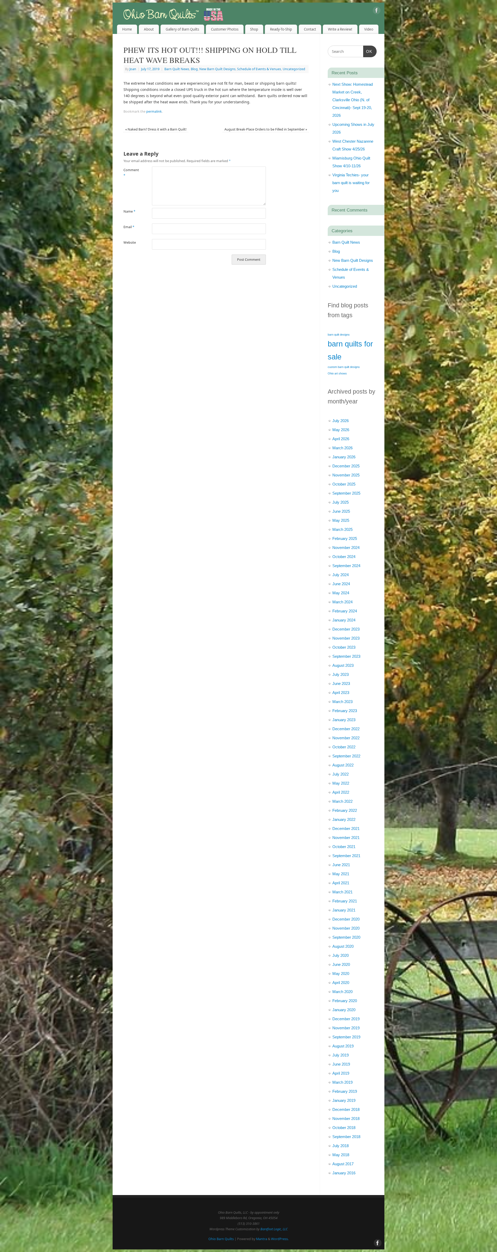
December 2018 (346, 1109)
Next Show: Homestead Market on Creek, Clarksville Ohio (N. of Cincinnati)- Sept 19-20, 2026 (352, 100)
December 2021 (346, 828)
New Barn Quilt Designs (217, 69)
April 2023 (340, 692)
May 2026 (340, 430)
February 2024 (344, 611)
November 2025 (346, 475)
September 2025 (346, 493)
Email (128, 227)
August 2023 (343, 665)
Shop (254, 29)
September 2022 (346, 756)
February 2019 (344, 1091)
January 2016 (343, 1173)
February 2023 (344, 710)
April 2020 (340, 982)
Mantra (261, 1239)
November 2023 (346, 638)
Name (129, 211)
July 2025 (340, 502)
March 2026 (342, 448)
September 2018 (346, 1136)
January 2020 (343, 1010)
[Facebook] (377, 11)
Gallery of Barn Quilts (182, 29)
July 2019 (340, 1055)
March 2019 (342, 1082)
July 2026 (340, 420)
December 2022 (346, 729)
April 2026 (340, 439)
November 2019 (346, 1028)
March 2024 (342, 602)
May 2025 (340, 520)
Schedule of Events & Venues (259, 69)
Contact (310, 29)
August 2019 (343, 1046)
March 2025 (342, 529)
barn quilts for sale (350, 350)
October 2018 (343, 1127)
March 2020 (342, 991)
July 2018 (340, 1146)
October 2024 (343, 556)
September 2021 (346, 855)
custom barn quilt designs (344, 366)
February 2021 (344, 901)
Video (368, 29)
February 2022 (344, 810)
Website (129, 242)
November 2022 (346, 738)
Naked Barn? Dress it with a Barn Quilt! (155, 129)
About (149, 29)
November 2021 (346, 837)
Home (127, 29)
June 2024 (341, 584)
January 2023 (343, 720)
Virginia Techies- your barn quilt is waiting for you (351, 183)
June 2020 (341, 964)
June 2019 (341, 1064)
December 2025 (346, 466)
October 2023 (343, 647)
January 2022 (343, 819)
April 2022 (340, 792)
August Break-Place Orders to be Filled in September (265, 129)
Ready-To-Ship (281, 29)
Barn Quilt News (176, 69)
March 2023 (342, 701)
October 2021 (343, 846)
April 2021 (340, 883)
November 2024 (346, 547)
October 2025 (343, 484)
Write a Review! (340, 29)
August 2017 (343, 1164)
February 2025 (344, 538)
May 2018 (340, 1155)
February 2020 (344, 1000)
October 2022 (343, 747)
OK (367, 51)
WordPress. (280, 1239)
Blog (194, 69)
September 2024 (346, 565)
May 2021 (340, 874)
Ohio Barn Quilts (221, 1239)
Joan (132, 69)
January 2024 (343, 620)
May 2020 (340, 973)
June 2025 (341, 511)
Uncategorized (294, 69)
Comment (130, 173)
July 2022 (340, 774)
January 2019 (343, 1100)
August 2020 (343, 946)
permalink (154, 111)
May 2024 (340, 593)
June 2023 (341, 683)
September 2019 (346, 1037)
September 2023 (346, 656)
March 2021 (342, 892)
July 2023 (340, 674)
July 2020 (340, 955)
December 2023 (346, 629)
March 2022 (342, 801)
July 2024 (340, 575)
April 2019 (340, 1073)
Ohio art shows (337, 373)
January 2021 (343, 910)
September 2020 (346, 937)
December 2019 (346, 1019)
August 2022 (343, 765)
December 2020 (346, 919)
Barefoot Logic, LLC (274, 1229)
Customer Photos (224, 29)
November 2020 (346, 928)
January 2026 (343, 457)
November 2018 (346, 1118)
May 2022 (340, 783)
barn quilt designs (339, 334)
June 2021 (341, 865)
